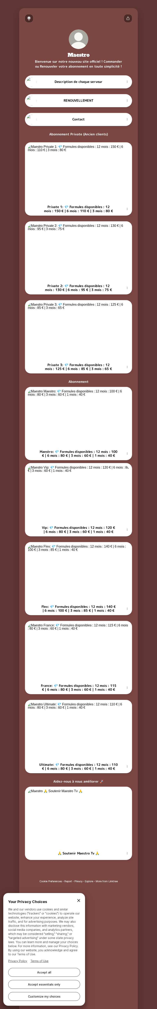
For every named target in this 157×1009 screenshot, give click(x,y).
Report (68, 881)
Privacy (78, 881)
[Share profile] (128, 18)
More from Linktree (107, 881)
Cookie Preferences (50, 881)
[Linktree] (29, 18)
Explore (89, 881)
